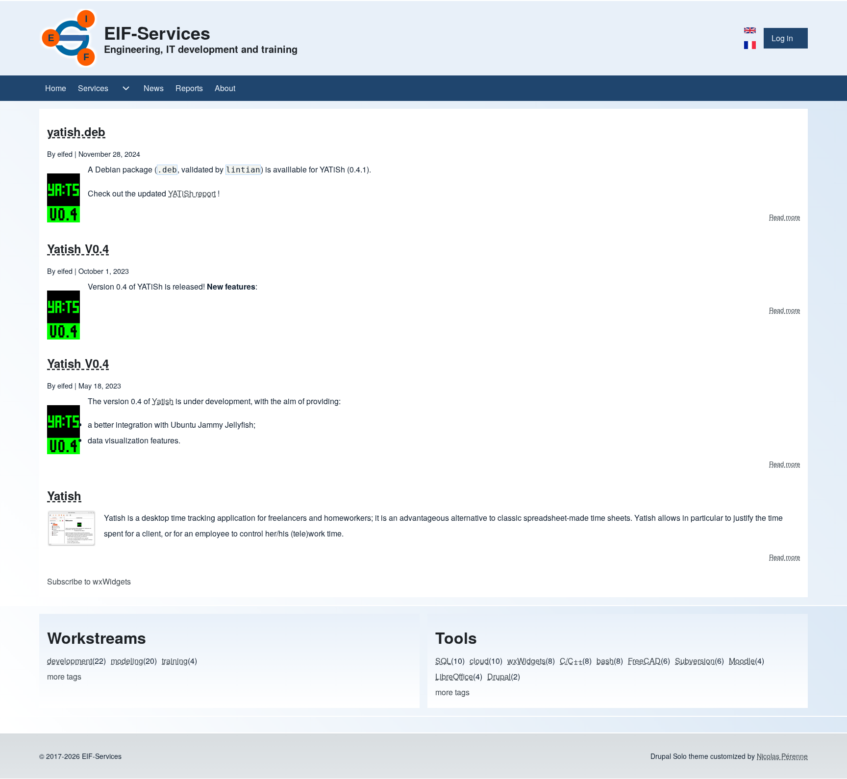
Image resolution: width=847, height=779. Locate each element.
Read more (784, 216)
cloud (479, 660)
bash (605, 660)
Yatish (163, 401)
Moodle (742, 660)
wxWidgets (526, 660)
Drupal (499, 676)
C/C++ (571, 660)
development (69, 660)
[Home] (68, 38)
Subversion (695, 660)
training (175, 660)
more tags (64, 676)
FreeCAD (644, 660)
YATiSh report (192, 193)
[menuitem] (786, 38)
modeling (127, 660)
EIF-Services (157, 32)
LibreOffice (454, 676)
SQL (443, 660)
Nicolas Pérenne (782, 756)
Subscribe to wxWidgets (89, 581)
